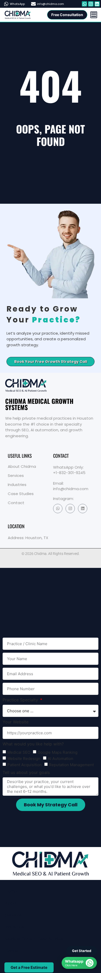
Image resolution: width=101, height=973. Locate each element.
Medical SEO (18, 752)
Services (16, 475)
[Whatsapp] (84, 3)
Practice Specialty (21, 700)
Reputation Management (71, 765)
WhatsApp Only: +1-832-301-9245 (69, 469)
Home (11, 891)
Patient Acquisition (24, 765)
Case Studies (21, 493)
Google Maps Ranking (57, 752)
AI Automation (60, 758)
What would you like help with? (33, 744)
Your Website (15, 722)
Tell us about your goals (26, 772)
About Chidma (22, 466)
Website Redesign (23, 758)
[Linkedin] (82, 508)
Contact (16, 502)
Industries (17, 484)
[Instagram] (70, 508)
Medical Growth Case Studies (34, 938)
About (11, 903)
